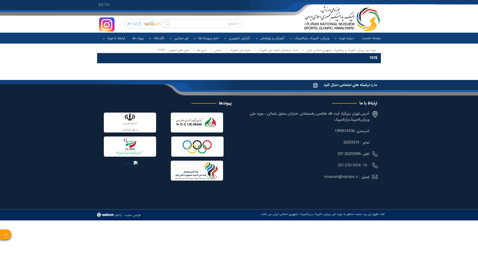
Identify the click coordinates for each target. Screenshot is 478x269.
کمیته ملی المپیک (240, 50)
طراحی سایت (133, 215)
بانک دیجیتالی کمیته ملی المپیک (278, 50)
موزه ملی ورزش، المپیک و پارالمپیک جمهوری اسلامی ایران (341, 50)
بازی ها (201, 50)
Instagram (107, 24)
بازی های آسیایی (179, 50)
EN (101, 5)
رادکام (118, 215)
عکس (217, 50)
